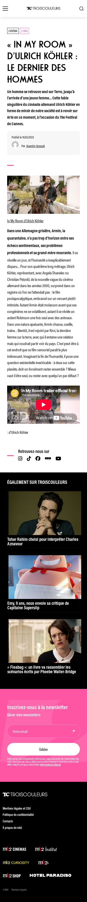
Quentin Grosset (35, 146)
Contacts (8, 821)
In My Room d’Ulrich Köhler (25, 220)
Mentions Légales (19, 890)
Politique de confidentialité (18, 815)
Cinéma (12, 30)
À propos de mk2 (12, 828)
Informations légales (50, 765)
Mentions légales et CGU (17, 808)
